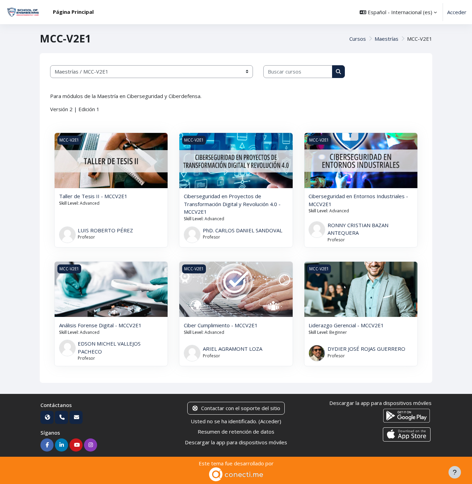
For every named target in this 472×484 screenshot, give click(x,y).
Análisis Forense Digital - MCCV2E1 (100, 325)
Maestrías (386, 38)
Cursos (357, 38)
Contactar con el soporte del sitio (240, 408)
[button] (398, 12)
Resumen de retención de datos (236, 431)
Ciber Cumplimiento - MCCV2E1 (221, 325)
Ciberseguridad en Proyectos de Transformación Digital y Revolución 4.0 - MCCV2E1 (232, 204)
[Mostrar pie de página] (455, 472)
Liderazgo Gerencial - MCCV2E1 (346, 325)
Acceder (456, 12)
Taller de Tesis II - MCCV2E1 (93, 196)
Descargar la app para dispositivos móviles (236, 442)
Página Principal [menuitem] (73, 11)
